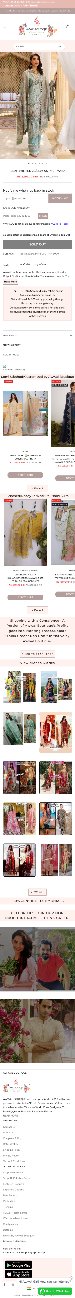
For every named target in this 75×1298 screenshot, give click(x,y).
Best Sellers (27, 253)
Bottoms (8, 1230)
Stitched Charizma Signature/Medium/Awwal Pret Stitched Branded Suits (25, 578)
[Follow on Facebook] (4, 1284)
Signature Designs (13, 1189)
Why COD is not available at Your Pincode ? (35, 224)
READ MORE (10, 1115)
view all (38, 892)
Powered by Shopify (50, 1295)
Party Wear (9, 1201)
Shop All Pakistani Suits (16, 1178)
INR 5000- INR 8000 (47, 253)
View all (37, 488)
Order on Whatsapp (14, 369)
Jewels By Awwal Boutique (18, 1235)
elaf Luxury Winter (36, 264)
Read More (10, 281)
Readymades (10, 1224)
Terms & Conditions (14, 1161)
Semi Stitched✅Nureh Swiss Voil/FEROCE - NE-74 (25, 457)
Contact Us (9, 1127)
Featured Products (13, 1184)
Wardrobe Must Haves (15, 1218)
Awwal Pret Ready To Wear (25, 571)
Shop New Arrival (13, 1172)
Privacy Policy (11, 1155)
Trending (8, 1207)
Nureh (25, 452)
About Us (8, 1132)
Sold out (37, 244)
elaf (22, 264)
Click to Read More (37, 654)
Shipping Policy (11, 1150)
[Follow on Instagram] (12, 1284)
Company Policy (12, 1138)
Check (43, 216)
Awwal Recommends (15, 1213)
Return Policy (10, 1144)
